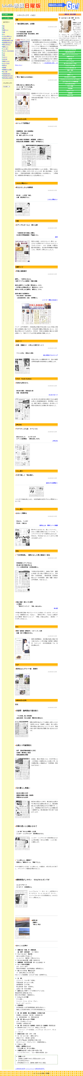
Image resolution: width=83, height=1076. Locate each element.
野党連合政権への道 (8, 40)
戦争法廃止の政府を (8, 78)
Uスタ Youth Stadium (8, 50)
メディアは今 (6, 63)
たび (4, 53)
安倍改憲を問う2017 (8, 75)
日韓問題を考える (7, 42)
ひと (4, 34)
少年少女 (5, 59)
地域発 (4, 67)
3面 (3, 28)
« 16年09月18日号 (20, 1068)
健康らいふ (5, 46)
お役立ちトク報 (7, 38)
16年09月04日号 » (40, 1068)
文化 (4, 55)
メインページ (30, 1068)
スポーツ (5, 57)
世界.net (5, 65)
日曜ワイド (5, 30)
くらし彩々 (5, 48)
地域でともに (6, 61)
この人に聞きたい (7, 36)
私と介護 (5, 71)
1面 (3, 26)
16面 (4, 32)
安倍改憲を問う (7, 73)
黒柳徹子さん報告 (7, 69)
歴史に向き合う (7, 44)
